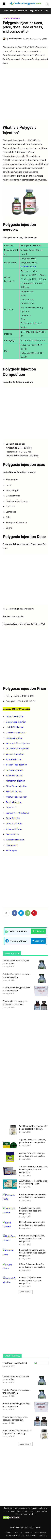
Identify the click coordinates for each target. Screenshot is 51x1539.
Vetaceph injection (15, 754)
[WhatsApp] (27, 913)
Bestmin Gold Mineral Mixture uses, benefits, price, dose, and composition (32, 1253)
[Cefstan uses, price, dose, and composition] (41, 964)
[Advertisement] (25, 94)
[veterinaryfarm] (5, 38)
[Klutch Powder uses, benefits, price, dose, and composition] (10, 1226)
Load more (24, 1292)
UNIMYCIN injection (15, 732)
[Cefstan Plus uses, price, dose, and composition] (41, 978)
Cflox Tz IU (11, 807)
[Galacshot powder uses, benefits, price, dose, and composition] (10, 1211)
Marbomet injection (15, 780)
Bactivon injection (14, 770)
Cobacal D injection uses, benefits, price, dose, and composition (30, 1280)
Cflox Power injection (16, 786)
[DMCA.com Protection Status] (11, 1518)
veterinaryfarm (15, 38)
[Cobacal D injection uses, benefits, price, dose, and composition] (10, 1281)
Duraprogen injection (16, 721)
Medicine (15, 18)
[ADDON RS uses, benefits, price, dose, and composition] (10, 1184)
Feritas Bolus (12, 834)
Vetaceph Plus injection (17, 748)
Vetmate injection (14, 716)
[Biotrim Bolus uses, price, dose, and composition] (41, 991)
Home (6, 18)
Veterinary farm (28, 266)
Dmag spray (12, 845)
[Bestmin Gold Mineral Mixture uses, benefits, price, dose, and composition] (10, 1253)
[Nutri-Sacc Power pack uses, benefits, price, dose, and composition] (10, 1239)
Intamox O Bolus (14, 829)
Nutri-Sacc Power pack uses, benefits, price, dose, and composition (32, 1239)
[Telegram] (21, 913)
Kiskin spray (11, 850)
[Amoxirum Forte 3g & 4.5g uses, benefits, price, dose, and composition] (10, 1170)
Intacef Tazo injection (16, 764)
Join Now (39, 931)
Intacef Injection (13, 759)
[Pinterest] (34, 913)
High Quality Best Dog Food (15, 1363)
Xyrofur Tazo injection (16, 796)
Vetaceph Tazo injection (18, 743)
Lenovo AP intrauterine (17, 813)
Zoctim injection (13, 802)
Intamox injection (14, 775)
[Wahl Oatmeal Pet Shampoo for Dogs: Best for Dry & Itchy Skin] (10, 1130)
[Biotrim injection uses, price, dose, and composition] (41, 1005)
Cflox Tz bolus (13, 818)
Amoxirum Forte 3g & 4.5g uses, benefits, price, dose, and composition (33, 1169)
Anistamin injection (15, 839)
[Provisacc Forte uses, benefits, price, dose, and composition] (10, 1198)
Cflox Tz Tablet (14, 823)
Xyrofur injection (14, 791)
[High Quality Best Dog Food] (41, 1366)
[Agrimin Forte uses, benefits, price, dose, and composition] (10, 1157)
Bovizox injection (14, 738)
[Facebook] (14, 913)
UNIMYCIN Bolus (14, 727)
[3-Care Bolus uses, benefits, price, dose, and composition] (10, 1268)
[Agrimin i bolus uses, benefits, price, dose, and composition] (10, 1143)
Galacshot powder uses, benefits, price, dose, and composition (30, 1211)
